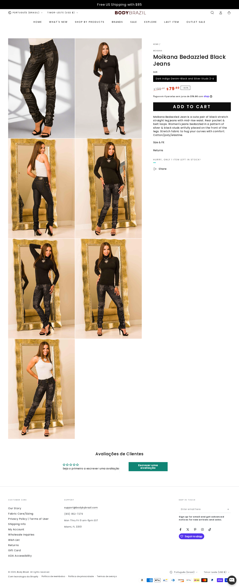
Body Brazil (23, 572)
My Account (16, 529)
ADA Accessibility (20, 556)
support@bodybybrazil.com (81, 507)
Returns (13, 545)
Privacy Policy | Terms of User (28, 519)
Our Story (14, 508)
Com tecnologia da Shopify (23, 576)
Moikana (157, 51)
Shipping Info (17, 524)
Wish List (14, 540)
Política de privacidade (81, 576)
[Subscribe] (229, 509)
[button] (212, 12)
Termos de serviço (107, 576)
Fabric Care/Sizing (20, 514)
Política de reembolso (53, 576)
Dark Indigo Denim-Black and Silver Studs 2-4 (185, 79)
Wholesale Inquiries (21, 534)
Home (156, 44)
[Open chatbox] (231, 580)
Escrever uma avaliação (148, 466)
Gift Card (14, 550)
